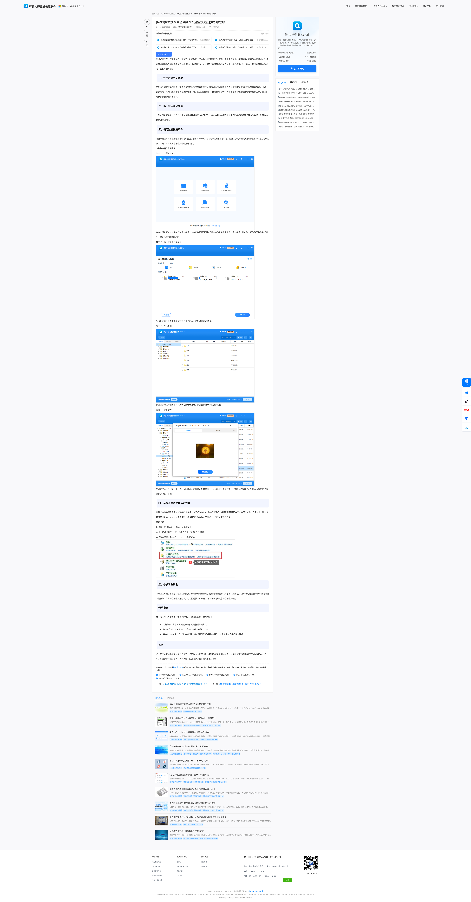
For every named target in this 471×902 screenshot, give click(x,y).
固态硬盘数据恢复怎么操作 (169, 678)
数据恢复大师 (178, 667)
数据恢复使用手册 (182, 866)
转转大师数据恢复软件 (185, 27)
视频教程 (413, 6)
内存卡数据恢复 (157, 880)
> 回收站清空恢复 (284, 57)
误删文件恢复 (156, 871)
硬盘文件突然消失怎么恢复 (212, 726)
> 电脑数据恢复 (283, 61)
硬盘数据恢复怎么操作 (167, 675)
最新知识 (293, 82)
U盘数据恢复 (156, 866)
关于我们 (440, 6)
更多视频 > (265, 34)
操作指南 (180, 862)
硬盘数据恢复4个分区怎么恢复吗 (215, 782)
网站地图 (243, 898)
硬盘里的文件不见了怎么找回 (193, 824)
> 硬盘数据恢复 (311, 53)
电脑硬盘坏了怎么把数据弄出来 (213, 796)
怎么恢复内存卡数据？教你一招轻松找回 (226, 754)
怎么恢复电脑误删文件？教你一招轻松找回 (197, 754)
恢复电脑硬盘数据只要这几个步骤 (194, 768)
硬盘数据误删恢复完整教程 (209, 740)
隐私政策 (204, 866)
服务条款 (204, 862)
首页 (348, 6)
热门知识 (282, 83)
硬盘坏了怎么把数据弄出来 (192, 796)
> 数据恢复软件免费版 (286, 53)
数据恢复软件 (361, 6)
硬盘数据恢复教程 (176, 711)
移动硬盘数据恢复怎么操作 (219, 675)
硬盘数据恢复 (219, 64)
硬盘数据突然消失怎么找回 (192, 726)
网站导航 (249, 898)
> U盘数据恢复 (311, 61)
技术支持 (427, 6)
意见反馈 (236, 898)
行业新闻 (180, 875)
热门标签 (304, 82)
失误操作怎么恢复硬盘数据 (192, 675)
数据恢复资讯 (398, 6)
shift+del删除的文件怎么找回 (192, 711)
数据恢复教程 (379, 6)
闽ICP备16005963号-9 (256, 891)
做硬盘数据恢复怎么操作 (245, 675)
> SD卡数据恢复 (310, 57)
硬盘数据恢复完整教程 (190, 740)
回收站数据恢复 (157, 875)
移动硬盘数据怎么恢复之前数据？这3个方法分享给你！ (240, 684)
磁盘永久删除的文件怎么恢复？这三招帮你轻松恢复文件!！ (185, 684)
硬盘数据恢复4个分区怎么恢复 (193, 782)
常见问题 (180, 871)
